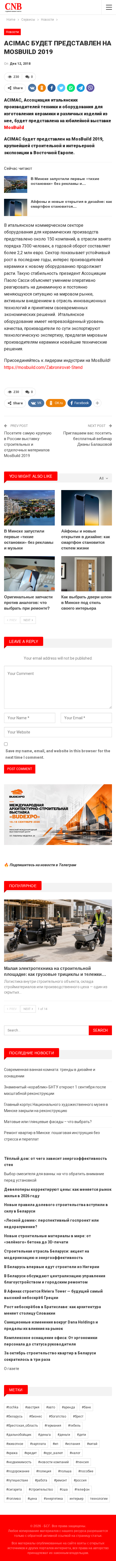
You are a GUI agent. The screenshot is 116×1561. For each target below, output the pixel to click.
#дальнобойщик (18, 1435)
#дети (81, 1435)
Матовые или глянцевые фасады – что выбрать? (48, 1122)
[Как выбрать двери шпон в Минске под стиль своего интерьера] (86, 574)
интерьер (76, 1499)
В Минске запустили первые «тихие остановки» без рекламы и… (65, 181)
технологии (99, 1499)
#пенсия (82, 1462)
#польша (64, 1471)
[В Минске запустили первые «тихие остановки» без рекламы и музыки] (15, 184)
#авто (50, 1407)
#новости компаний (53, 1462)
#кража (12, 1453)
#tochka (12, 1407)
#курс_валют (53, 1453)
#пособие (85, 1471)
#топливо (13, 1499)
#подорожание (17, 1471)
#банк (86, 1407)
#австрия (32, 1407)
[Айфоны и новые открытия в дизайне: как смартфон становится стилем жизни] (15, 207)
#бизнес (35, 1416)
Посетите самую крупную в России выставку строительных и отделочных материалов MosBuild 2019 (28, 444)
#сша (64, 1489)
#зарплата (38, 1444)
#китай (92, 1444)
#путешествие (17, 1480)
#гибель (74, 1425)
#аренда (68, 1407)
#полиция (43, 1471)
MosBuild (14, 127)
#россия (80, 1480)
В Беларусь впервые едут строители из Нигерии (51, 1267)
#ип (55, 1444)
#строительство (41, 1489)
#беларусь (14, 1416)
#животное (14, 1444)
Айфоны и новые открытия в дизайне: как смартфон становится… (71, 204)
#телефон (82, 1489)
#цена (32, 1499)
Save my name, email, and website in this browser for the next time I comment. (57, 754)
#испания (72, 1444)
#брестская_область (22, 1425)
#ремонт (60, 1480)
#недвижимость (18, 1462)
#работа (41, 1480)
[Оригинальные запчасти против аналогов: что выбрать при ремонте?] (29, 574)
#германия (53, 1425)
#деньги (63, 1435)
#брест (78, 1416)
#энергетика (53, 1499)
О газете (11, 1368)
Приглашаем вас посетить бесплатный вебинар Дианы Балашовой (87, 439)
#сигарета (14, 1489)
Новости (12, 32)
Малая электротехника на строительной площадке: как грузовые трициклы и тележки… (55, 971)
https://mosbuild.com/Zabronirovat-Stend (43, 367)
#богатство (57, 1416)
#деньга (44, 1435)
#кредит (30, 1453)
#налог (75, 1453)
